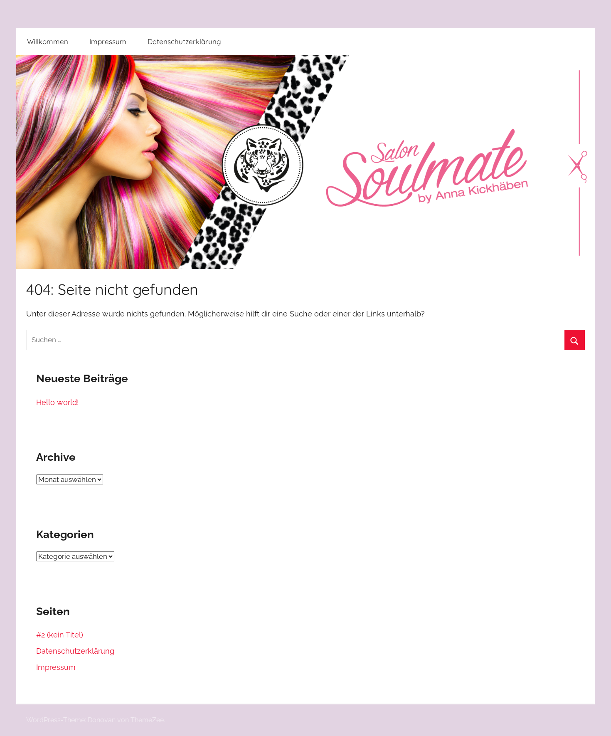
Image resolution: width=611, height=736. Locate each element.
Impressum (107, 41)
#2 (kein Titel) (59, 634)
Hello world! (57, 402)
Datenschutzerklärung (184, 41)
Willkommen (47, 41)
